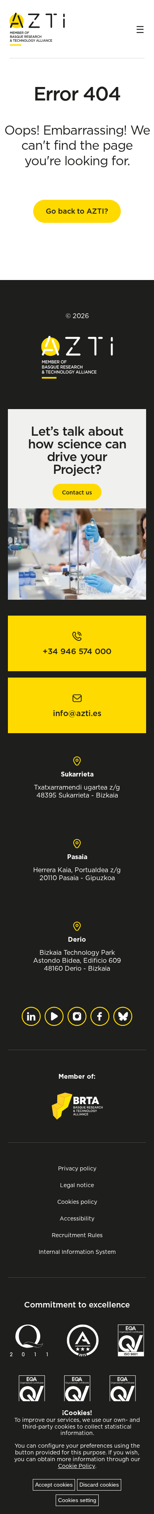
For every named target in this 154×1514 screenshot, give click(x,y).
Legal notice (77, 1185)
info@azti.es (77, 713)
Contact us (77, 492)
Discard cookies (99, 1484)
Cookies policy (77, 1201)
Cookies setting (77, 1500)
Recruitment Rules (77, 1235)
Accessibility (77, 1218)
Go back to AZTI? (77, 211)
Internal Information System (77, 1251)
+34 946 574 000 (77, 651)
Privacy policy (77, 1168)
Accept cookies (54, 1484)
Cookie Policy (76, 1466)
